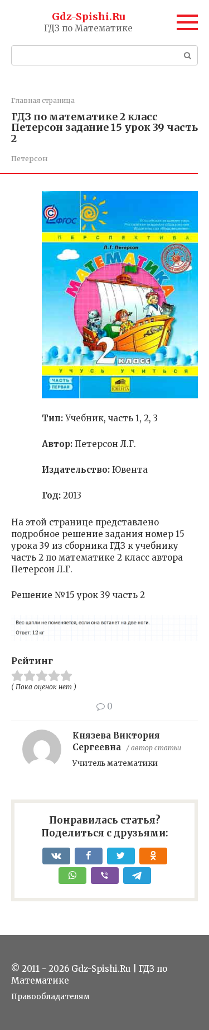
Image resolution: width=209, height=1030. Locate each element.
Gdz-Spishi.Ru (88, 16)
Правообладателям (50, 996)
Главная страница (43, 100)
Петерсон (29, 158)
